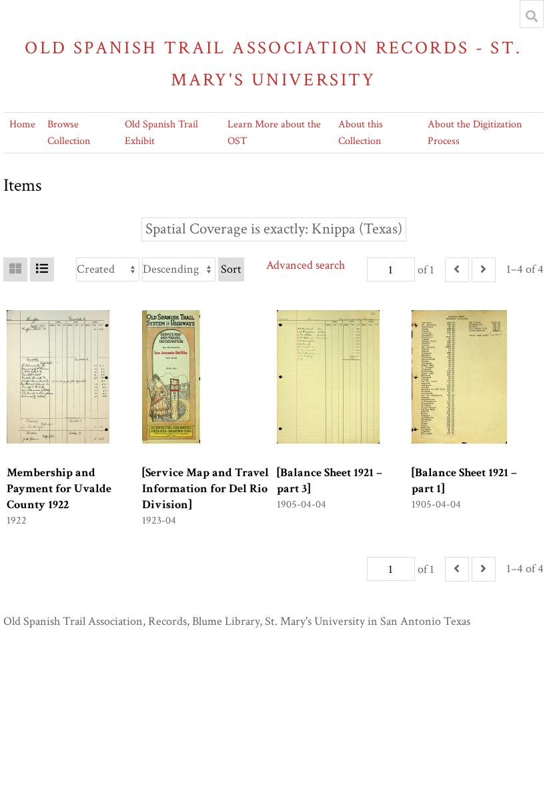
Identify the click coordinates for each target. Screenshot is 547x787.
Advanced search (305, 265)
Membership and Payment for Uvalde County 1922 (59, 488)
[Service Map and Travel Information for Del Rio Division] (205, 488)
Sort (231, 269)
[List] (42, 269)
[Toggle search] (532, 16)
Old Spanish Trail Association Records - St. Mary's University (273, 63)
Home (22, 124)
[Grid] (15, 269)
